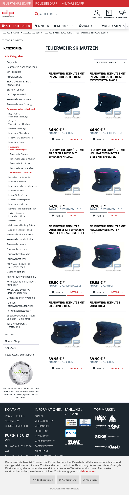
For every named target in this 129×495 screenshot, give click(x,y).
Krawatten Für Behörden (19, 176)
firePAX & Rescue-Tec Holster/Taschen (18, 265)
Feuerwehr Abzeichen (18, 133)
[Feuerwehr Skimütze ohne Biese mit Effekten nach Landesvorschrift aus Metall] (67, 256)
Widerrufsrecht (44, 441)
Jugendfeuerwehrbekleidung (23, 276)
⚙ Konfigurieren (68, 480)
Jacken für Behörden (17, 195)
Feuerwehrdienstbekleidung (23, 109)
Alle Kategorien (14, 56)
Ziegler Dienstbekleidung (20, 229)
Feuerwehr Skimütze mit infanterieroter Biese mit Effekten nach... (107, 77)
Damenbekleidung (17, 128)
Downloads (42, 436)
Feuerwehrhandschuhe (20, 239)
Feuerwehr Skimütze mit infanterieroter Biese (66, 75)
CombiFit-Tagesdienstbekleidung (19, 123)
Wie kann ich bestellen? (42, 428)
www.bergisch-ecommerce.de (65, 489)
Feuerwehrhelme (16, 244)
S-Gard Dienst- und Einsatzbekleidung (17, 215)
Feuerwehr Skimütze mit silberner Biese (66, 304)
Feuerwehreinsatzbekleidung (23, 234)
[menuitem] (96, 14)
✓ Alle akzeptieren (42, 480)
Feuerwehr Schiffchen (20, 163)
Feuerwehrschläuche (18, 254)
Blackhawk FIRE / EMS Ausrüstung (19, 83)
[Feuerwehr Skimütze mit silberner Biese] (67, 332)
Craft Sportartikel (16, 94)
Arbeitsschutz (14, 76)
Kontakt (40, 415)
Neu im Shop (12, 341)
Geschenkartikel (16, 271)
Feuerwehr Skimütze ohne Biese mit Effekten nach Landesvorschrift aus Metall (66, 230)
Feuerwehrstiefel (16, 258)
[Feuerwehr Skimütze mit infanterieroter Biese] (67, 103)
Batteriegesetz (44, 446)
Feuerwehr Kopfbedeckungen (17, 148)
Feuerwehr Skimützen (21, 172)
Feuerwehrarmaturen (19, 99)
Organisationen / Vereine (21, 297)
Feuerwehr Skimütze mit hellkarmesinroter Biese (107, 230)
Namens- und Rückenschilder (22, 208)
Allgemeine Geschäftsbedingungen (49, 454)
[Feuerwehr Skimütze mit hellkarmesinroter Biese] (108, 256)
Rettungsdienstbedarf (19, 310)
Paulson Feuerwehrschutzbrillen (20, 304)
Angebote (12, 62)
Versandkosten (44, 420)
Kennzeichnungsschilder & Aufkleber (22, 283)
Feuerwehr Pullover (17, 181)
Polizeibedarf (46, 3)
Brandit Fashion (16, 89)
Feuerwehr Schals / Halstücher (22, 186)
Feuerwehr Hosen (16, 142)
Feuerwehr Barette (19, 154)
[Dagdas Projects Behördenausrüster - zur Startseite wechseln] (8, 14)
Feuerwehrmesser (17, 249)
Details (74, 139)
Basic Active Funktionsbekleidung (18, 115)
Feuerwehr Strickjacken (19, 199)
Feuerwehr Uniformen (18, 204)
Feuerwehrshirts (16, 190)
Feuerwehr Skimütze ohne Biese (105, 304)
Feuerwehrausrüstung (19, 104)
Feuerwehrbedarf (16, 3)
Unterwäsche (14, 220)
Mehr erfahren (87, 471)
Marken (9, 334)
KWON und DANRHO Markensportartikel (18, 291)
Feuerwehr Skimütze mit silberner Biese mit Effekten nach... (66, 153)
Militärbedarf (73, 3)
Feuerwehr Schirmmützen (22, 167)
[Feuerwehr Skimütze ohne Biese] (108, 332)
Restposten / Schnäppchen (22, 66)
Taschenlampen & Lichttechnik (17, 325)
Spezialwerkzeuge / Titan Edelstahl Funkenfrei (21, 317)
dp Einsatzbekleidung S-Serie (21, 225)
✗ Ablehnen (90, 480)
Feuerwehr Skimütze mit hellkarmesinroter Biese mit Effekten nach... (107, 153)
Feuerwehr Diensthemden (20, 137)
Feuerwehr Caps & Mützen (22, 158)
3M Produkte (14, 71)
